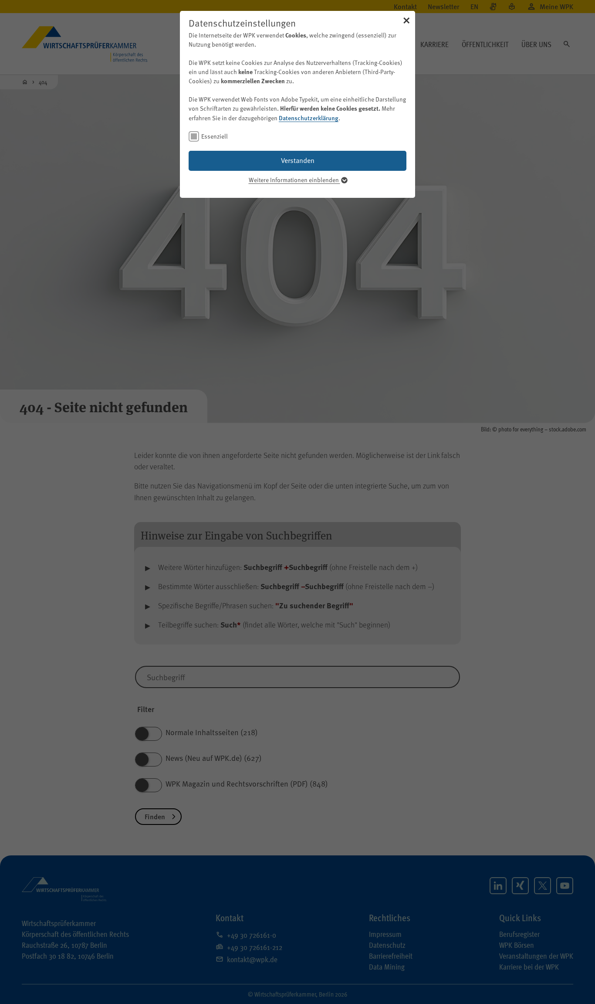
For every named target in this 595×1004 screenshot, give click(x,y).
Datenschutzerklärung (308, 117)
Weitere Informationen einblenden (294, 179)
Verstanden (297, 160)
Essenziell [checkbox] (214, 136)
